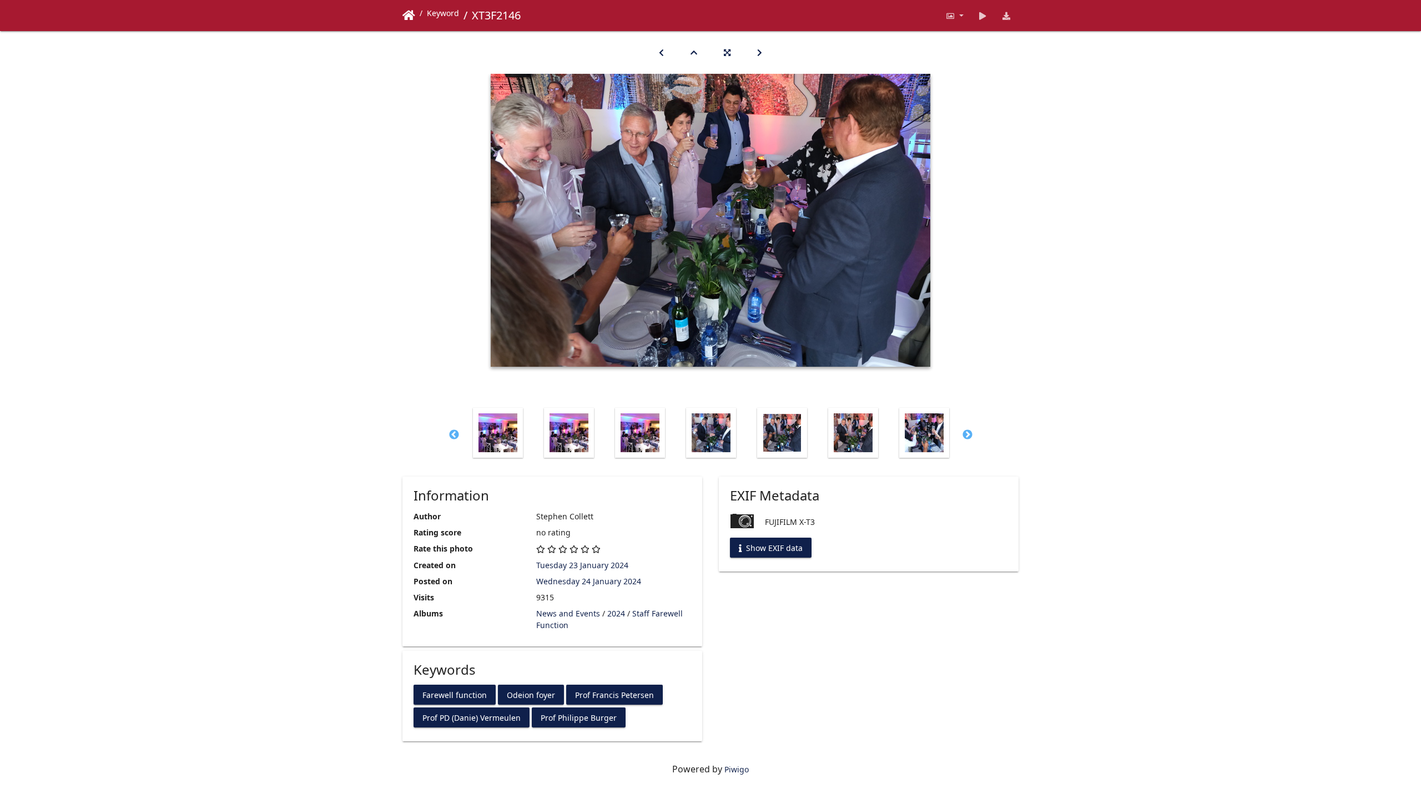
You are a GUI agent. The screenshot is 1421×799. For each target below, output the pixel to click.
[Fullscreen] (727, 52)
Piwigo (736, 769)
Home (408, 15)
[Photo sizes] (954, 15)
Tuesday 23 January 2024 (582, 565)
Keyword (443, 13)
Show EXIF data (773, 548)
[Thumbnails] (693, 52)
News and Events (568, 613)
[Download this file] (1007, 15)
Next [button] (967, 435)
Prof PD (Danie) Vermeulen (471, 717)
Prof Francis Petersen (614, 694)
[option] (497, 433)
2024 (616, 613)
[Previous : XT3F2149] (661, 52)
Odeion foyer (531, 694)
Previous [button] (454, 435)
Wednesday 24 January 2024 (588, 581)
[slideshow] (983, 15)
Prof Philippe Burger (579, 717)
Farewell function (454, 694)
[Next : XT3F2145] (759, 52)
